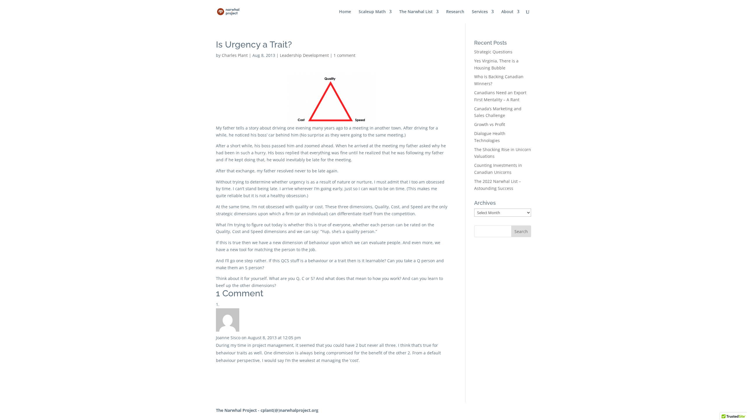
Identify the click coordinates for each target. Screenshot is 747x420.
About (507, 12)
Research (455, 12)
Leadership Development (304, 55)
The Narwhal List (416, 12)
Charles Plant (235, 55)
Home (345, 12)
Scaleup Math (372, 12)
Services (480, 12)
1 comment (344, 55)
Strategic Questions (493, 52)
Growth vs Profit (489, 124)
